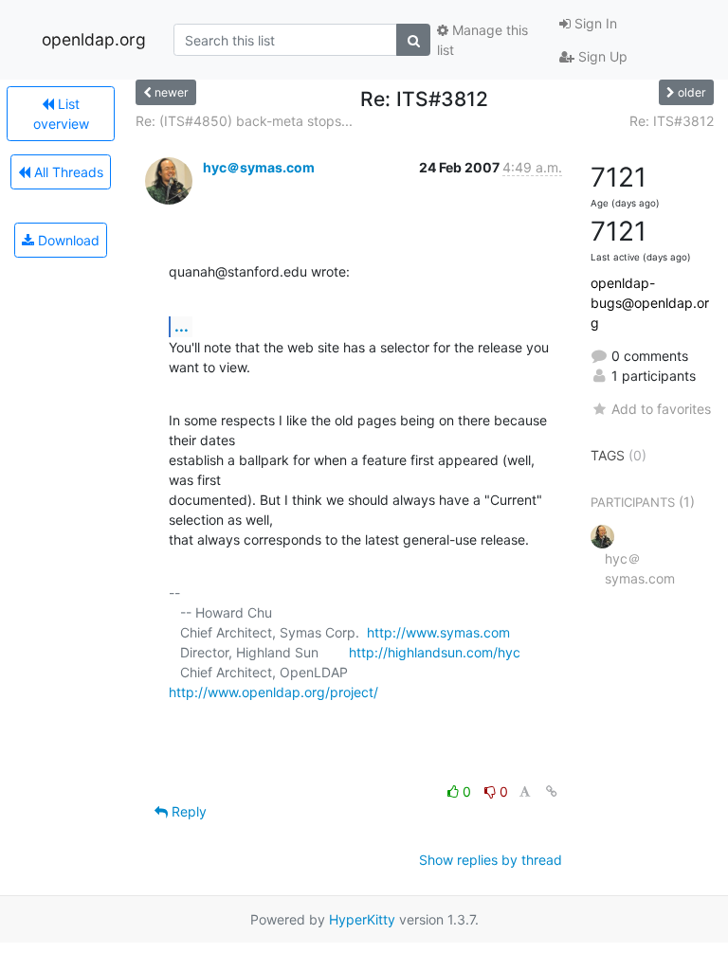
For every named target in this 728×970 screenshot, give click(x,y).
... (181, 325)
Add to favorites (661, 409)
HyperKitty (362, 919)
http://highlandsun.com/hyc (434, 652)
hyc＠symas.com (259, 167)
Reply (187, 811)
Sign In (594, 23)
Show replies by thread (490, 860)
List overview (61, 114)
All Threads (66, 172)
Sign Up (601, 56)
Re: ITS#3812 (671, 121)
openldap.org (94, 39)
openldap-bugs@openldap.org (650, 303)
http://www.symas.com (438, 632)
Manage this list (482, 40)
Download (67, 240)
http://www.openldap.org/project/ (273, 692)
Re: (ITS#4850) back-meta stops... (244, 121)
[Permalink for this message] (551, 791)
